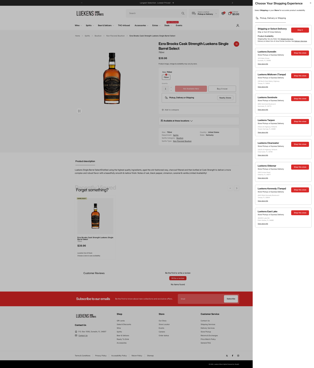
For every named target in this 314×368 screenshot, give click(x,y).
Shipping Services (287, 39)
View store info (263, 64)
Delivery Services (300, 41)
